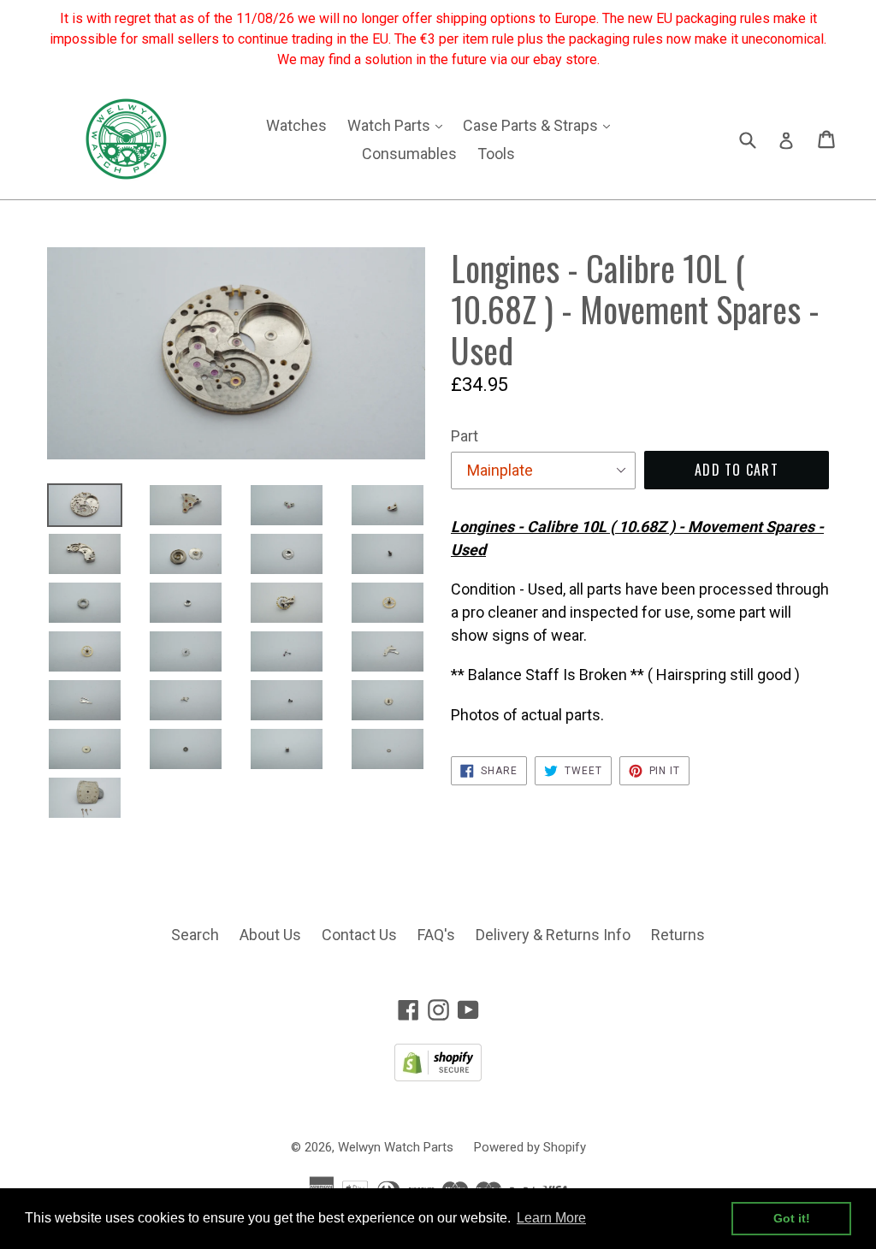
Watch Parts (399, 124)
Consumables (409, 154)
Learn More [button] (551, 1218)
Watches (296, 125)
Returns (678, 935)
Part (464, 436)
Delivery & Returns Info (553, 935)
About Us (270, 935)
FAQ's (436, 935)
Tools (496, 154)
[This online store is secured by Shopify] (438, 1076)
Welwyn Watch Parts (395, 1147)
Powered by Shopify (530, 1147)
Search (195, 935)
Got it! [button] (791, 1218)
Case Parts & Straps (541, 124)
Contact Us (359, 935)
